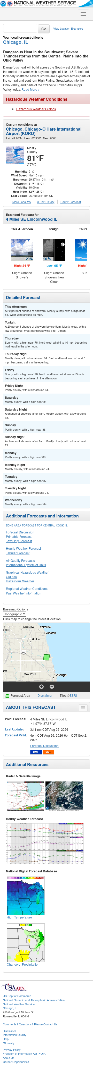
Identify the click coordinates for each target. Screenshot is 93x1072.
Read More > (30, 89)
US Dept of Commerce (17, 996)
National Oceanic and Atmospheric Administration (34, 1000)
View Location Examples (68, 28)
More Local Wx (21, 202)
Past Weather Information (23, 593)
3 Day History (46, 202)
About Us (8, 1058)
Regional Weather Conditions (27, 588)
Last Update (14, 729)
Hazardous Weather (20, 581)
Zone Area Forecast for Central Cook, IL (37, 525)
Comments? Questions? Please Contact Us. (30, 1024)
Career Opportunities (16, 1062)
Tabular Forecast (17, 553)
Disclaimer (44, 695)
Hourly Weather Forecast (23, 548)
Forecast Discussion (20, 532)
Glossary (8, 1043)
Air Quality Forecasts (20, 560)
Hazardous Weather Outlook (36, 109)
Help (6, 1039)
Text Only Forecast (19, 541)
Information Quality (14, 1035)
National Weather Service (19, 1004)
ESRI (73, 695)
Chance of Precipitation (23, 964)
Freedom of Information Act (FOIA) (25, 1053)
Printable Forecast (19, 536)
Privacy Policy (12, 1050)
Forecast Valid (15, 735)
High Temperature (19, 917)
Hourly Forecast (70, 202)
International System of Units (26, 565)
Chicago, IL (15, 42)
